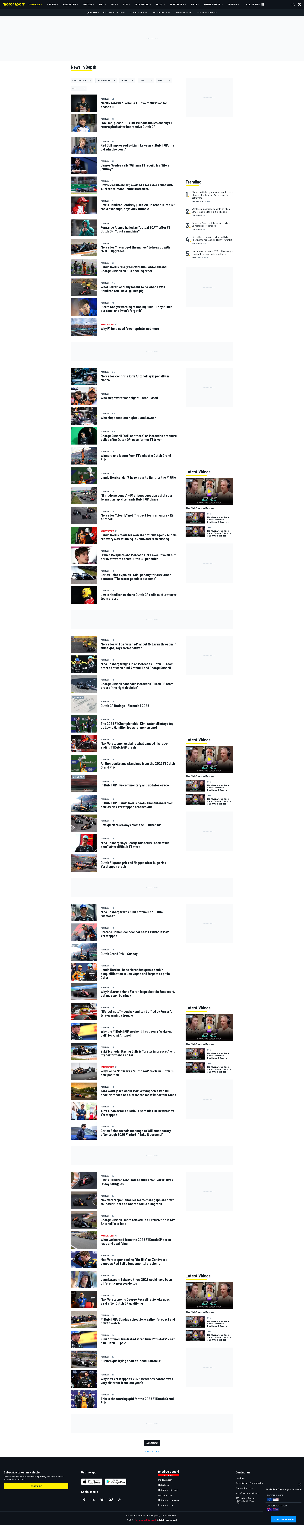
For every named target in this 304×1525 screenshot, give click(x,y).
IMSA (113, 4)
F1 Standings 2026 (161, 12)
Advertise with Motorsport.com (251, 1483)
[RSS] (120, 1499)
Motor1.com (163, 1484)
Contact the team (244, 1488)
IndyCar (87, 4)
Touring (232, 4)
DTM (125, 4)
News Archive (152, 1451)
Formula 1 (34, 4)
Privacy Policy (169, 1515)
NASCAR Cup (69, 4)
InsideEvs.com (165, 1479)
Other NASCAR (212, 4)
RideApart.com (165, 1505)
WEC (101, 4)
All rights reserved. (167, 1519)
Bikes (194, 4)
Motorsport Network (146, 1519)
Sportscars (177, 4)
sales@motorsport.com (247, 1493)
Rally (159, 4)
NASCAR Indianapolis (207, 12)
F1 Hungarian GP (183, 12)
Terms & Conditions (135, 1515)
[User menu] (299, 4)
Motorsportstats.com (168, 1500)
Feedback (240, 1477)
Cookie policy (153, 1515)
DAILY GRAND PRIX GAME (114, 12)
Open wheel (142, 4)
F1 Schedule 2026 (138, 12)
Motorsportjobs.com (168, 1490)
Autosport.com (165, 1495)
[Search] (293, 4)
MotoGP (51, 4)
